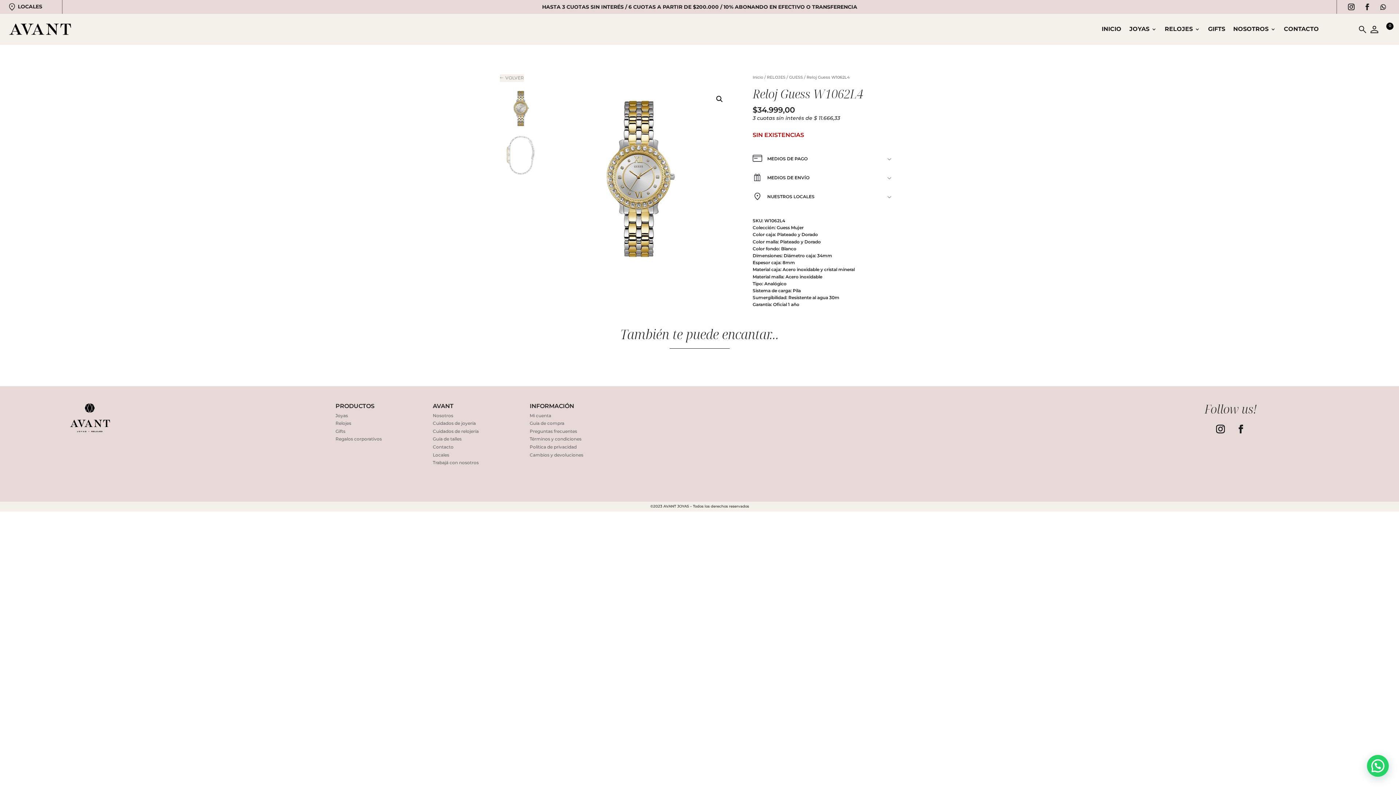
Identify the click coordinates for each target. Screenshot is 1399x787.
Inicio (1111, 29)
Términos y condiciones (555, 439)
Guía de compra (547, 423)
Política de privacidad (553, 447)
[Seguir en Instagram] (1351, 6)
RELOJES (1179, 29)
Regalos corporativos (359, 439)
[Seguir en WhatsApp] (1383, 6)
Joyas (342, 415)
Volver (514, 78)
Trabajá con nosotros (456, 462)
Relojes (343, 423)
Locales (30, 6)
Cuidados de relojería (456, 431)
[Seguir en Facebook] (1367, 6)
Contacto (1301, 29)
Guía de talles (447, 439)
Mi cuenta (540, 415)
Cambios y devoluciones (556, 455)
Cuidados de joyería (454, 423)
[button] (719, 99)
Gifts (1216, 29)
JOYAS (1139, 29)
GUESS (796, 77)
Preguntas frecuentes (553, 431)
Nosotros (1251, 29)
